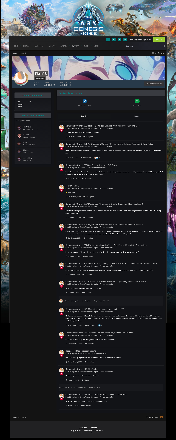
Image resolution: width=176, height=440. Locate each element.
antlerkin (26, 135)
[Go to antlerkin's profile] (19, 136)
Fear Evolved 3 (72, 186)
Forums (26, 46)
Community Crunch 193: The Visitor (81, 369)
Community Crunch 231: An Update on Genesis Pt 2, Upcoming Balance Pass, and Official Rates (109, 144)
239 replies (86, 158)
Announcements (106, 128)
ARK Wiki (52, 46)
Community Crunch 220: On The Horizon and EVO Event (91, 165)
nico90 (25, 142)
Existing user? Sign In (139, 39)
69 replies (87, 405)
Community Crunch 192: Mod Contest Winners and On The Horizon (96, 394)
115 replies (87, 178)
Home (16, 46)
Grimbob (26, 150)
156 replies (89, 256)
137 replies (91, 325)
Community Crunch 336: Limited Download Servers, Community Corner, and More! (103, 126)
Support (75, 46)
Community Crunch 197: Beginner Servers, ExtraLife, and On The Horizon (99, 333)
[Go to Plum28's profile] (61, 127)
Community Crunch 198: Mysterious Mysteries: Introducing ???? (94, 309)
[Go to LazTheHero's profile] (19, 159)
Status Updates (153, 46)
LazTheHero (27, 158)
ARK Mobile (39, 46)
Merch (96, 46)
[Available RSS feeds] (161, 417)
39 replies (89, 137)
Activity (64, 46)
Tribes (86, 46)
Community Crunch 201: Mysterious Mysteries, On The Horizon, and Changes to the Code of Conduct (111, 263)
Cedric (82, 168)
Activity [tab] (84, 116)
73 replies (89, 217)
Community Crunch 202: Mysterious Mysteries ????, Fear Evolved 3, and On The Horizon (106, 245)
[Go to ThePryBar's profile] (19, 128)
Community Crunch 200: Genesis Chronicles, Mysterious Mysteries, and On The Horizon (105, 281)
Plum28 (68, 128)
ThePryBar (27, 127)
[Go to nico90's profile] (19, 143)
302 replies (89, 197)
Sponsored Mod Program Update (80, 351)
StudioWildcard (86, 128)
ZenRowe (84, 353)
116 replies (87, 380)
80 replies (88, 292)
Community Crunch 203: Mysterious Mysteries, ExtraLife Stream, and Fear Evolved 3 (104, 204)
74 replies (90, 344)
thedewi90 (82, 387)
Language (83, 428)
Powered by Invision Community (88, 433)
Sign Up (159, 39)
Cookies (94, 428)
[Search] (164, 46)
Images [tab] (137, 116)
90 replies (88, 274)
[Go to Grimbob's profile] (19, 151)
